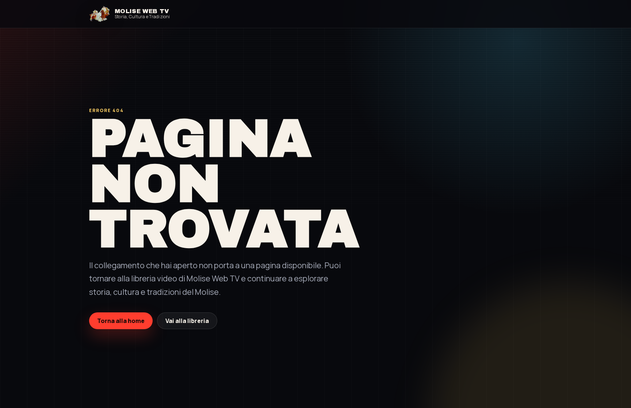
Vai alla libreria (187, 321)
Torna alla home (121, 321)
